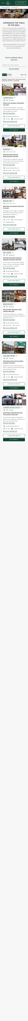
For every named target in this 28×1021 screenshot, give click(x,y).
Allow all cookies (14, 532)
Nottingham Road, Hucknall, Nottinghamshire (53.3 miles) (10, 155)
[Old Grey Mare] (14, 348)
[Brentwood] (14, 296)
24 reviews (11, 358)
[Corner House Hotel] (14, 399)
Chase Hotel (8, 97)
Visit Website (14, 130)
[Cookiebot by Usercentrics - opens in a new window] (20, 482)
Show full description (9, 113)
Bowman (6, 149)
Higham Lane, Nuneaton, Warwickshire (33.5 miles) (13, 103)
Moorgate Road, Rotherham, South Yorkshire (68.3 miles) (12, 310)
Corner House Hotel (11, 407)
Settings (21, 528)
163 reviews (11, 100)
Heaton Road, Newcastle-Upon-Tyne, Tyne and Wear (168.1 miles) (13, 413)
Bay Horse (7, 252)
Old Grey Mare (9, 355)
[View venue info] (14, 98)
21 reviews (11, 410)
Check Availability (14, 125)
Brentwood (8, 304)
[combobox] (14, 65)
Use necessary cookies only (14, 537)
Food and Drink (5, 7)
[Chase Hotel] (14, 89)
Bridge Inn (7, 201)
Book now (20, 3)
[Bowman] (14, 141)
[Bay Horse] (14, 244)
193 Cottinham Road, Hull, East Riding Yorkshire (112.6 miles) (13, 362)
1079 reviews (11, 255)
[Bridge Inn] (14, 193)
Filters (22, 74)
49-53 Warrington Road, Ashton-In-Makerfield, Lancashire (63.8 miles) (12, 258)
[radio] (4, 75)
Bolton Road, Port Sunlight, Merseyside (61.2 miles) (13, 207)
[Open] (3, 3)
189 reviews (11, 307)
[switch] (24, 512)
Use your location (14, 68)
